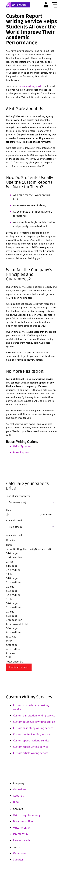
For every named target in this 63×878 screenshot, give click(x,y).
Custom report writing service (30, 746)
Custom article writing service (30, 753)
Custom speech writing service (31, 740)
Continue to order (19, 667)
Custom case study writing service (33, 728)
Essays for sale (22, 840)
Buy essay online (23, 821)
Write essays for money (26, 815)
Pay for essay (20, 833)
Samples (18, 859)
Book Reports (21, 452)
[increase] (40, 515)
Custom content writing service (31, 734)
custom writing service (31, 86)
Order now (19, 853)
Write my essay (21, 827)
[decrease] (6, 515)
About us (18, 795)
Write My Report (22, 446)
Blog (16, 802)
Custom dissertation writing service (34, 715)
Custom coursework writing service (34, 721)
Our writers (19, 789)
